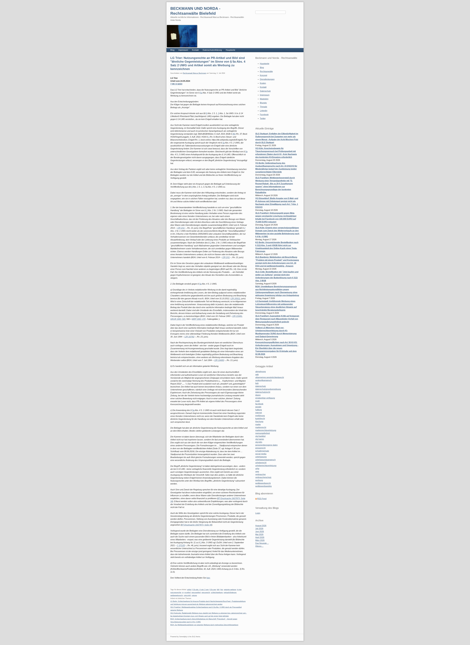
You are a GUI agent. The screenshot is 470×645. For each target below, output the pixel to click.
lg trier (239, 589)
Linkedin (263, 111)
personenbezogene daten (266, 445)
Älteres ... (259, 546)
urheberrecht (260, 463)
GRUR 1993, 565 (177, 319)
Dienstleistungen (267, 79)
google (258, 407)
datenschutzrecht (262, 392)
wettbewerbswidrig (263, 486)
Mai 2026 (259, 534)
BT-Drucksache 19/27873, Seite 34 (196, 525)
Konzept (263, 75)
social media (260, 454)
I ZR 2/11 (181, 228)
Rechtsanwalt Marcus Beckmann (194, 73)
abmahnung (260, 372)
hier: (208, 578)
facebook (259, 404)
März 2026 (259, 540)
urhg (257, 469)
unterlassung (261, 457)
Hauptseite (230, 50)
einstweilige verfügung (265, 398)
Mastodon (264, 99)
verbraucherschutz (263, 477)
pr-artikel (187, 592)
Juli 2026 (259, 529)
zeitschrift (187, 595)
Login (257, 513)
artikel (189, 589)
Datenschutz (265, 91)
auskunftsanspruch (263, 380)
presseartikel (196, 592)
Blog (172, 50)
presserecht (206, 592)
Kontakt (195, 50)
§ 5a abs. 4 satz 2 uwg (200, 589)
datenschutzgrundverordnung (268, 389)
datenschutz (260, 386)
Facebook (264, 115)
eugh (257, 401)
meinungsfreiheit (262, 433)
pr (182, 592)
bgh (257, 383)
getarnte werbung (230, 589)
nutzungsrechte (175, 592)
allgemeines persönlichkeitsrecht (269, 377)
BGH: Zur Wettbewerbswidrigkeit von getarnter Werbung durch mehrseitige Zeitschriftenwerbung (204, 625)
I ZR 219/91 (237, 316)
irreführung (260, 416)
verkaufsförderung (230, 592)
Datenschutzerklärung (212, 50)
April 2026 (259, 537)
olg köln (258, 442)
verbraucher (260, 474)
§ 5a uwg (213, 589)
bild (218, 589)
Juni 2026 (259, 531)
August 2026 (260, 526)
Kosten (263, 83)
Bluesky (263, 103)
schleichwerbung (217, 592)
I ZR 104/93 (219, 360)
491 (234, 134)
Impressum (183, 50)
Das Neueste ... (262, 543)
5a (201, 93)
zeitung (194, 595)
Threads (263, 107)
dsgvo (258, 395)
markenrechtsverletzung (265, 430)
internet (258, 413)
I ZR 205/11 (235, 299)
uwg (257, 471)
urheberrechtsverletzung (265, 466)
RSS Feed (261, 499)
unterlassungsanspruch (265, 460)
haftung (258, 410)
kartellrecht (260, 419)
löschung (259, 421)
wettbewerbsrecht (176, 595)
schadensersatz (262, 451)
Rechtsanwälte (266, 71)
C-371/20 (181, 545)
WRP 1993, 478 (199, 319)
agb (257, 374)
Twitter (263, 118)
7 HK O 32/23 (176, 84)
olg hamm (259, 439)
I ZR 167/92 (189, 337)
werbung (259, 480)
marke (258, 424)
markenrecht (260, 427)
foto (221, 589)
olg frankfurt (260, 436)
